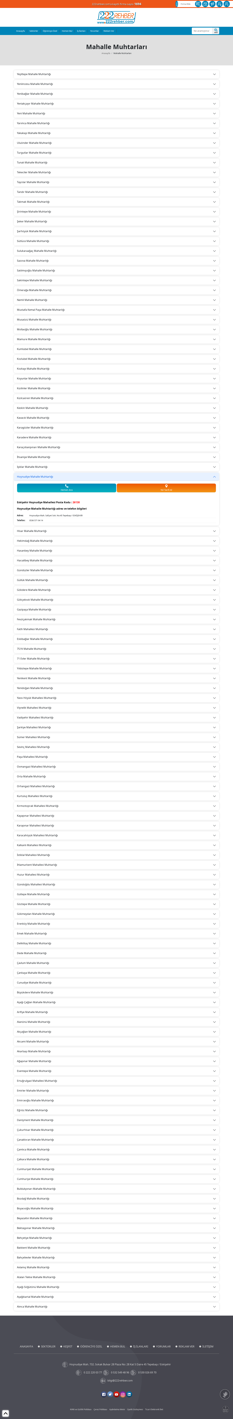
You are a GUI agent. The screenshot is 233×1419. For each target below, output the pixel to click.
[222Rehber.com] (116, 17)
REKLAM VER (186, 1346)
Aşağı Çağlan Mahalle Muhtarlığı (36, 1002)
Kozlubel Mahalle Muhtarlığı (34, 359)
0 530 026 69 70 (147, 1372)
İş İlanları (81, 30)
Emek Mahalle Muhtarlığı (32, 933)
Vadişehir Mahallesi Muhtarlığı (35, 717)
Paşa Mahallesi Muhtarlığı (32, 757)
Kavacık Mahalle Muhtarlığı (33, 417)
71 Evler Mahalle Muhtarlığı (33, 658)
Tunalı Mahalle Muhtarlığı (32, 162)
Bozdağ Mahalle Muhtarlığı (33, 1198)
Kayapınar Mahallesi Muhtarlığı (35, 815)
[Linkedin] (129, 1394)
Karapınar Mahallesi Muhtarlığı (35, 825)
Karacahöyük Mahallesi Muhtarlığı (37, 835)
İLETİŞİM (207, 1346)
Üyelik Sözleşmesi (135, 1409)
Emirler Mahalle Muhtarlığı (33, 1090)
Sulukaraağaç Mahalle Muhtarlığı (37, 251)
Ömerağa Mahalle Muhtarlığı (34, 290)
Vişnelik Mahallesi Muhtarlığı (34, 707)
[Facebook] (104, 1394)
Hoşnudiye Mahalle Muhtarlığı (35, 476)
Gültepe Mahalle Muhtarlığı (33, 894)
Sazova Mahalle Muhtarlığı (33, 260)
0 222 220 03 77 (93, 1372)
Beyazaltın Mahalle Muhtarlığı (34, 1218)
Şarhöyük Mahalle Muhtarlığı (34, 231)
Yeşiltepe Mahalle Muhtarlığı (34, 74)
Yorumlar (94, 30)
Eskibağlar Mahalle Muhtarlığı (35, 639)
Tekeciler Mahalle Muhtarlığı (34, 172)
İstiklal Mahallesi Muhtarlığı (33, 855)
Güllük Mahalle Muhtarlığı (32, 580)
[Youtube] (116, 1394)
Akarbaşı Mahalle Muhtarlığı (34, 1051)
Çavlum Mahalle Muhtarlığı (33, 963)
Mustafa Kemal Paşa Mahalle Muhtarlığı (41, 309)
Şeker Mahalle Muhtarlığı (32, 221)
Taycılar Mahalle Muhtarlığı (33, 182)
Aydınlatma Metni (117, 1409)
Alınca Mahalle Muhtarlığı (32, 1306)
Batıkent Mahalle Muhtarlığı (33, 1247)
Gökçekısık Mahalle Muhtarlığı (35, 599)
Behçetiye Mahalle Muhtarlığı (34, 1238)
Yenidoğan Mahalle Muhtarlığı (35, 688)
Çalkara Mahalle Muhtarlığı (33, 1159)
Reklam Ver (109, 30)
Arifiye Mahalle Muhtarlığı (32, 1012)
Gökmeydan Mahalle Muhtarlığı (36, 914)
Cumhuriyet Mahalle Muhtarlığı (35, 1169)
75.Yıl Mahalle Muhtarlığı (31, 649)
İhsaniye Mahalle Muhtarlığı (33, 457)
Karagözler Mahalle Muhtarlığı (35, 427)
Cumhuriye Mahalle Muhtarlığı (35, 1179)
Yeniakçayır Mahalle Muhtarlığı (35, 103)
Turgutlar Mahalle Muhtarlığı (34, 152)
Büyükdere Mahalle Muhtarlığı (35, 992)
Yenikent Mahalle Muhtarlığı (34, 678)
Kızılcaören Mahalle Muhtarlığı (35, 398)
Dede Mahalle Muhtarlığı (32, 953)
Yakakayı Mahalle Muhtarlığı (34, 133)
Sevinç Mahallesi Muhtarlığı (33, 747)
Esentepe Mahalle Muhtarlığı (34, 1071)
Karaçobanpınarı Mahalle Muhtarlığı (38, 447)
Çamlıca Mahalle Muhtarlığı (33, 1149)
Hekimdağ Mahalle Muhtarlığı (35, 541)
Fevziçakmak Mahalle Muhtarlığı (36, 619)
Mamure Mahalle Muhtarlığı (34, 339)
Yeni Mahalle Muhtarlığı (31, 113)
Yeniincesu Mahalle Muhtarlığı (35, 84)
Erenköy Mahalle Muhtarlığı (33, 923)
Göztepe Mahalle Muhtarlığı (33, 904)
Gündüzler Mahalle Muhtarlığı (35, 570)
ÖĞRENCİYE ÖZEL (91, 1346)
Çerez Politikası (100, 1409)
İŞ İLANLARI (140, 1346)
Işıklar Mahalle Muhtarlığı (32, 467)
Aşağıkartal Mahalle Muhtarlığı (35, 1296)
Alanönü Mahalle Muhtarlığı (33, 1022)
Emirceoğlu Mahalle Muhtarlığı (35, 1100)
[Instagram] (123, 1394)
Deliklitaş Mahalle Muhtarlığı (34, 943)
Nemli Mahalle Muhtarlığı (32, 300)
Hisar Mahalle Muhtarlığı (32, 531)
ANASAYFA (26, 1346)
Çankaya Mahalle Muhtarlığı (33, 973)
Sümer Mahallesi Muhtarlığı (33, 737)
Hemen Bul (67, 30)
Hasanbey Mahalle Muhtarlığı (34, 550)
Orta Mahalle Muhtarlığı (31, 776)
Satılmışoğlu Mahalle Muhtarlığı (36, 270)
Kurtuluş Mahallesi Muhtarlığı (34, 796)
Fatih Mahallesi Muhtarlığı (32, 629)
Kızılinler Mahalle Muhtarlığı (33, 388)
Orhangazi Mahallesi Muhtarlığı (36, 786)
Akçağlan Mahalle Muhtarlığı (34, 1031)
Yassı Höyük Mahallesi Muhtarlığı (36, 698)
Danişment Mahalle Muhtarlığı (35, 1120)
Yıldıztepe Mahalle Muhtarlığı (34, 668)
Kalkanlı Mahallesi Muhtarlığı (34, 845)
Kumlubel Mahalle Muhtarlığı (34, 349)
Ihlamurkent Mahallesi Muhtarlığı (37, 865)
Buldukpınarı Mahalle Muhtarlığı (36, 1188)
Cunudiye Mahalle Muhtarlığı (34, 982)
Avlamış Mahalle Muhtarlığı (33, 1267)
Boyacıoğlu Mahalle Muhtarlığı (35, 1208)
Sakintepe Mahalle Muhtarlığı (34, 280)
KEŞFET (67, 1346)
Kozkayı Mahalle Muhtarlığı (33, 368)
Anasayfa (20, 30)
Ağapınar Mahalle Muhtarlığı (34, 1061)
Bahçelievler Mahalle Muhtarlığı (36, 1257)
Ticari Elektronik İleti (154, 1409)
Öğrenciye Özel (50, 30)
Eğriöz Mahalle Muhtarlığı (32, 1110)
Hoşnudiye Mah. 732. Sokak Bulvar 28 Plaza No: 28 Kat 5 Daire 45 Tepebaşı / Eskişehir (120, 1364)
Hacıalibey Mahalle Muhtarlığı (34, 560)
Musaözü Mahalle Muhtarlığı (34, 319)
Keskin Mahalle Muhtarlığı (32, 408)
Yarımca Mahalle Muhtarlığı (33, 123)
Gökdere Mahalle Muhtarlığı (34, 590)
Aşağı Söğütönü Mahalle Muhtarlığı (38, 1287)
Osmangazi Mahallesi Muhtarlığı (36, 766)
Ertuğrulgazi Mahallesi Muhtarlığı (37, 1081)
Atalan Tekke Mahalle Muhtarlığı (36, 1277)
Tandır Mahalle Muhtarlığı (32, 192)
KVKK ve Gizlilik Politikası (80, 1409)
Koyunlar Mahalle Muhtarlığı (34, 378)
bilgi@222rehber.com (120, 1380)
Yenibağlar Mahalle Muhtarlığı (35, 93)
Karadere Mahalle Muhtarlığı (34, 437)
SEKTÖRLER (48, 1346)
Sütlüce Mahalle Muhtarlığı (33, 241)
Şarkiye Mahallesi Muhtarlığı (34, 727)
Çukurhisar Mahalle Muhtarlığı (35, 1130)
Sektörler (33, 30)
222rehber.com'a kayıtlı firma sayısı (116, 4)
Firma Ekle (185, 4)
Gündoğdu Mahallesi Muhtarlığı (36, 884)
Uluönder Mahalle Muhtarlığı (34, 143)
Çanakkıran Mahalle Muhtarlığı (35, 1139)
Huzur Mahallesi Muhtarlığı (33, 874)
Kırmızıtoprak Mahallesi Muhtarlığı (37, 806)
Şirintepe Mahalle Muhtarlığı (34, 211)
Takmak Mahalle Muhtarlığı (33, 201)
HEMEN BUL (117, 1346)
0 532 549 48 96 (120, 1372)
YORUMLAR (163, 1346)
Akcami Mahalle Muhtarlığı (33, 1041)
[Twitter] (110, 1394)
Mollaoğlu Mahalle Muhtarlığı (34, 329)
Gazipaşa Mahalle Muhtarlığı (34, 609)
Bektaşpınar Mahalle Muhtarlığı (36, 1228)
